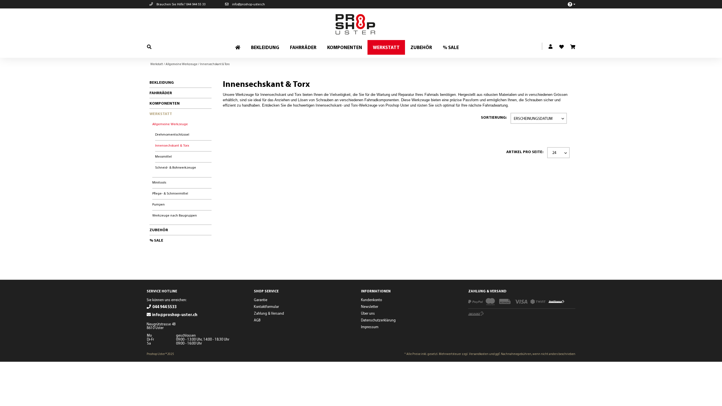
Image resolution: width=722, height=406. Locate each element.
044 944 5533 (164, 306)
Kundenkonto (371, 299)
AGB (257, 320)
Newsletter (369, 306)
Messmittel (163, 156)
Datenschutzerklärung (378, 320)
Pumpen (158, 204)
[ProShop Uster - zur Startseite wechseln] (362, 24)
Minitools (159, 182)
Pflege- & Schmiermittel (170, 193)
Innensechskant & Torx (172, 145)
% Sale (156, 240)
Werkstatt (160, 113)
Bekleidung (161, 82)
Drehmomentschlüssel (172, 134)
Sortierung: (494, 117)
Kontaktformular (266, 306)
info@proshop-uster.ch (248, 4)
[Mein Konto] (550, 47)
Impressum (369, 327)
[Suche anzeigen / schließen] (149, 46)
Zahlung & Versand (269, 313)
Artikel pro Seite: (524, 151)
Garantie (260, 299)
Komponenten (164, 103)
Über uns (368, 313)
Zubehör (158, 229)
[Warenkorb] (572, 47)
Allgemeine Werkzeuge (170, 124)
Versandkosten (478, 354)
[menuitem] (568, 4)
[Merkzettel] (559, 45)
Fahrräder (160, 92)
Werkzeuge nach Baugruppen (174, 215)
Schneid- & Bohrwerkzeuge (175, 167)
